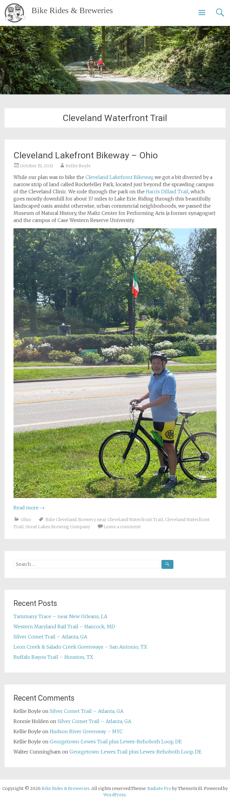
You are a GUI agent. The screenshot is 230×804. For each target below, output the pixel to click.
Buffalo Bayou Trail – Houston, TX (53, 657)
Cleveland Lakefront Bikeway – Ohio (85, 155)
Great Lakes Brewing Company (57, 526)
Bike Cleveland (61, 519)
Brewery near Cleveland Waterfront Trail (120, 519)
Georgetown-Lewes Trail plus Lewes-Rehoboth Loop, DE (116, 742)
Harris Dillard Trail (167, 192)
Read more (29, 508)
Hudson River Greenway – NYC (86, 731)
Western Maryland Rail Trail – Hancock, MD (64, 627)
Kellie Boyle (78, 166)
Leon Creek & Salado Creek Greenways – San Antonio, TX (80, 647)
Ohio (26, 519)
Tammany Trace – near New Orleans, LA (60, 616)
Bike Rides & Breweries (72, 10)
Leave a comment (122, 526)
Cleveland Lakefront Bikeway (118, 177)
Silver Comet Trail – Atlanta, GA (50, 637)
